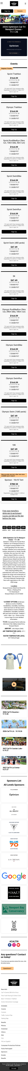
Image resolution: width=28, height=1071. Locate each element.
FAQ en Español (5, 1041)
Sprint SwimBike (14, 176)
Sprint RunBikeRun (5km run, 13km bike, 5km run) (14, 141)
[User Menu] (25, 3)
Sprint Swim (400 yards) (14, 243)
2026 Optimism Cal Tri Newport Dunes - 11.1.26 (14, 29)
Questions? (7, 968)
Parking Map (4, 1018)
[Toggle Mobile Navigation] (1, 3)
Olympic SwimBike (14, 345)
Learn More (17, 1065)
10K (14, 445)
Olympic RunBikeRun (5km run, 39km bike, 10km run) (14, 310)
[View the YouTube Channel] (18, 945)
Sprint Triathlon (14, 74)
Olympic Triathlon (14, 107)
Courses (3, 1012)
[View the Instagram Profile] (14, 945)
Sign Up (7, 11)
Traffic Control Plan (6, 1015)
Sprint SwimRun (14, 209)
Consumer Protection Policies (10, 1045)
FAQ (2, 1038)
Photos (3, 1025)
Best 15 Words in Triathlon (9, 999)
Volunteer (4, 1029)
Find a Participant (6, 1048)
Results (3, 1022)
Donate (20, 11)
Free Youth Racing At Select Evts (11, 995)
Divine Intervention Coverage (9, 1002)
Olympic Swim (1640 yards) (14, 412)
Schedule (4, 1006)
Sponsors (4, 1052)
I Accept (13, 1068)
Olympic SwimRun (14, 378)
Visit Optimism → (14, 53)
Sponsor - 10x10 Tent (14, 480)
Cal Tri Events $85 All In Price (9, 992)
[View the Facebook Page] (9, 945)
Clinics (3, 1032)
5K (14, 276)
